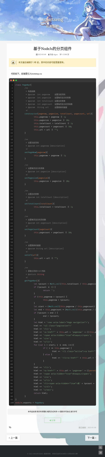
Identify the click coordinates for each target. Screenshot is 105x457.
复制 (93, 80)
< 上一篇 (13, 438)
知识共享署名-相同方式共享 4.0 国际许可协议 (53, 412)
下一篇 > (91, 438)
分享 (53, 420)
